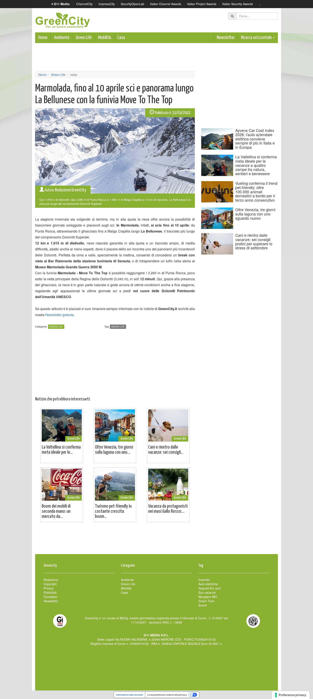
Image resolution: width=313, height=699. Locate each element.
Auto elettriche (208, 584)
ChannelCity (84, 4)
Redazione (51, 580)
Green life (118, 326)
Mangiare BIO (207, 597)
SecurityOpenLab (132, 4)
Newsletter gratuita (59, 314)
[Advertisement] (156, 540)
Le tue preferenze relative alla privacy (167, 694)
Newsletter (226, 37)
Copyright (50, 584)
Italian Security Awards (237, 4)
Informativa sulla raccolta (129, 694)
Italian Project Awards (201, 4)
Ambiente (61, 37)
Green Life (84, 37)
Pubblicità (50, 592)
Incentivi (204, 580)
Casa (121, 37)
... (260, 4)
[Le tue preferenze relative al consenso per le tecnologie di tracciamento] (291, 695)
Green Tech (206, 601)
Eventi (202, 605)
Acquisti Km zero (209, 588)
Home (42, 37)
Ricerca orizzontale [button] (257, 37)
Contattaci (50, 597)
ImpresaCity (107, 4)
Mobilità (104, 37)
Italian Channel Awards (165, 4)
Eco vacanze (207, 592)
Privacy (48, 588)
